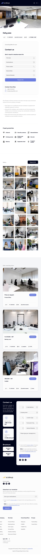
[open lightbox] (8, 171)
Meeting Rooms (11, 524)
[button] (34, 3)
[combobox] (38, 3)
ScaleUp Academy (12, 531)
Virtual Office (11, 529)
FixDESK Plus (23, 526)
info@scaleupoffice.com (30, 451)
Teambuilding (34, 521)
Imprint (14, 551)
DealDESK (23, 529)
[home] (5, 3)
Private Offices (11, 521)
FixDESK (22, 524)
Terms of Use (25, 551)
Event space (10, 526)
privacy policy (30, 445)
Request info (33, 162)
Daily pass (23, 521)
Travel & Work (34, 524)
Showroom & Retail (12, 534)
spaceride (30, 548)
